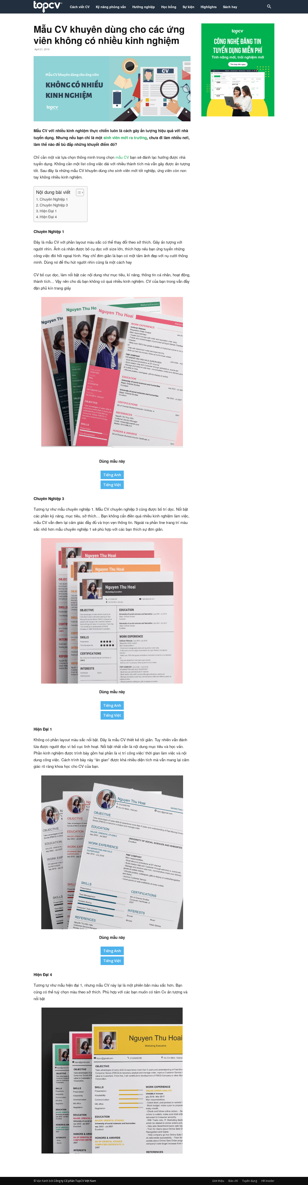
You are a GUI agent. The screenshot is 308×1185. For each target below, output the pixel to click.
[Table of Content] (80, 192)
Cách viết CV (80, 7)
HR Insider (267, 1181)
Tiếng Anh (112, 474)
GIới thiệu (218, 1181)
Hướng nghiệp (143, 7)
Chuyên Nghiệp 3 (54, 205)
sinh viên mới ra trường (125, 137)
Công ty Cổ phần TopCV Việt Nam (75, 1181)
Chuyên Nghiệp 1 (54, 199)
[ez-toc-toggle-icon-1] (78, 192)
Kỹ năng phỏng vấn (111, 7)
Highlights (209, 7)
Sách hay (230, 7)
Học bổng (168, 7)
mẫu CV (122, 157)
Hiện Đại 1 (48, 210)
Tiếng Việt (112, 484)
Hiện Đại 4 (48, 216)
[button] (269, 7)
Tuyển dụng (249, 1181)
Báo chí (233, 1181)
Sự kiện (188, 7)
